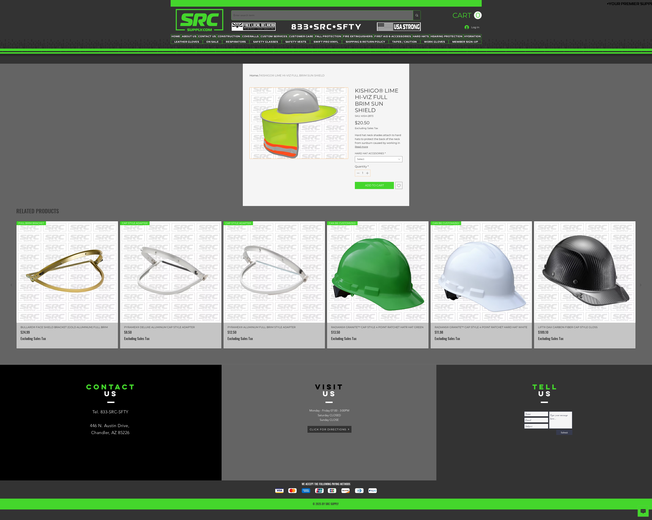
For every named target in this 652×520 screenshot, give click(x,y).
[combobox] (378, 159)
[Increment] (367, 173)
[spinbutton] (362, 173)
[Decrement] (357, 173)
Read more (361, 146)
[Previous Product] (11, 285)
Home (254, 75)
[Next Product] (641, 285)
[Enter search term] (417, 15)
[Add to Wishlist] (398, 185)
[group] (326, 285)
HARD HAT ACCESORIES (370, 153)
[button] (467, 15)
